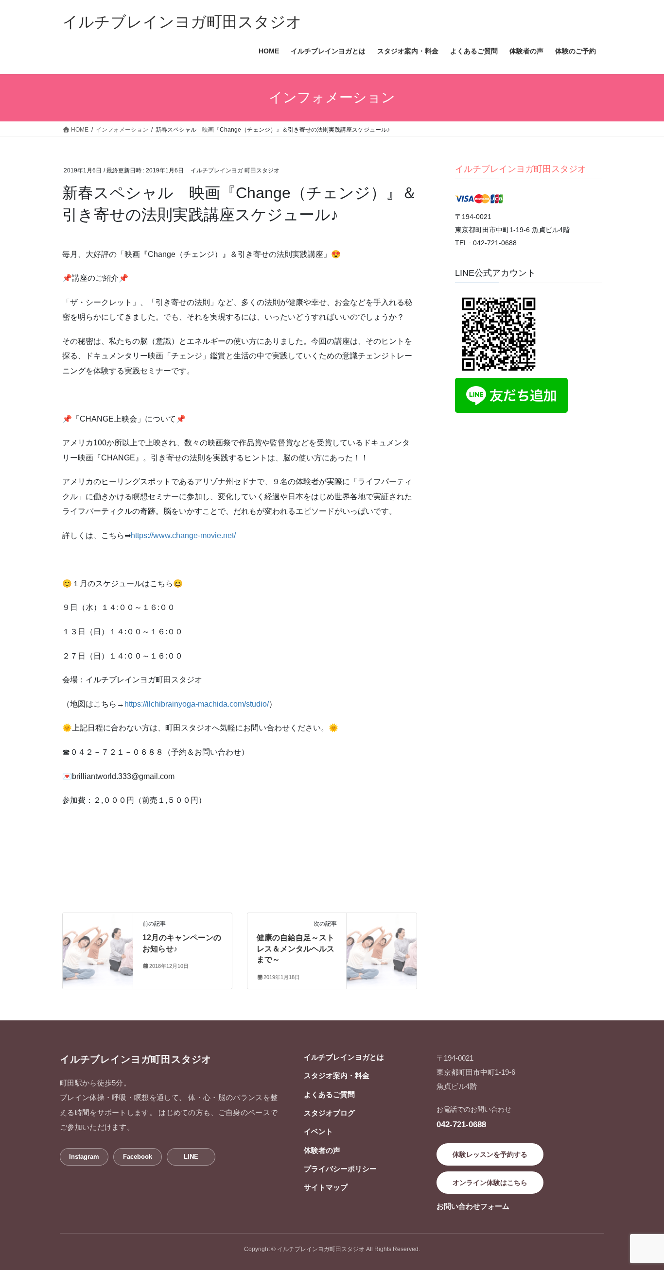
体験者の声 (322, 1150)
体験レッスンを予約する (490, 1154)
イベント (318, 1131)
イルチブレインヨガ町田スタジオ (520, 169)
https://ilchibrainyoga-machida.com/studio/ (196, 704)
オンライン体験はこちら (490, 1182)
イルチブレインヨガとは (344, 1057)
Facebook (137, 1156)
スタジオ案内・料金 (336, 1075)
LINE (191, 1156)
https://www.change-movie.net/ (183, 535)
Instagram (84, 1156)
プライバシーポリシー (340, 1169)
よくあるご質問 (329, 1094)
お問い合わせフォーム (473, 1206)
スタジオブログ (329, 1113)
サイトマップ (326, 1187)
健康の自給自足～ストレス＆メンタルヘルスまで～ (295, 948)
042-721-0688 (461, 1124)
